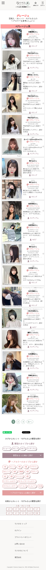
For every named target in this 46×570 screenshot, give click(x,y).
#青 (19, 467)
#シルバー (32, 486)
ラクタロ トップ (21, 524)
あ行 (9, 509)
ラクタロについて (21, 551)
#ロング (15, 448)
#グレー (35, 471)
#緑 (14, 471)
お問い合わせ (20, 544)
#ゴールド (22, 486)
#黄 (27, 476)
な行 (37, 509)
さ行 (23, 509)
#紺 (27, 471)
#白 (5, 476)
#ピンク (12, 467)
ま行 (16, 513)
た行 (30, 509)
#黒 (26, 467)
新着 (37, 513)
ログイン (18, 530)
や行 (23, 513)
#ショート (6, 448)
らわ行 (30, 513)
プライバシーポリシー (23, 537)
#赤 (5, 467)
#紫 (11, 476)
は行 (9, 513)
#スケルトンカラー (10, 486)
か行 (16, 509)
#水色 (40, 486)
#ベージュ (19, 476)
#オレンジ (6, 471)
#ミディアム (31, 448)
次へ (30, 421)
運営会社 (18, 557)
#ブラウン (33, 467)
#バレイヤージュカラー (27, 481)
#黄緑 (21, 471)
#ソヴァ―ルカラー (10, 481)
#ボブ (23, 448)
